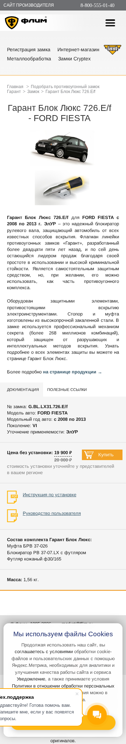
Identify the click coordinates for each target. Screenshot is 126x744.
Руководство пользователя (52, 513)
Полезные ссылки (67, 389)
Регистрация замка (28, 49)
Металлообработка (29, 58)
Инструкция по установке (49, 494)
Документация (23, 389)
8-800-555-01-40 (97, 5)
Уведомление (31, 679)
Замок (33, 91)
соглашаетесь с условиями (44, 651)
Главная (15, 86)
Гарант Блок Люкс (47, 358)
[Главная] (26, 24)
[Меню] (110, 23)
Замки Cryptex (74, 58)
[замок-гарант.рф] (112, 54)
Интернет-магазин (78, 49)
